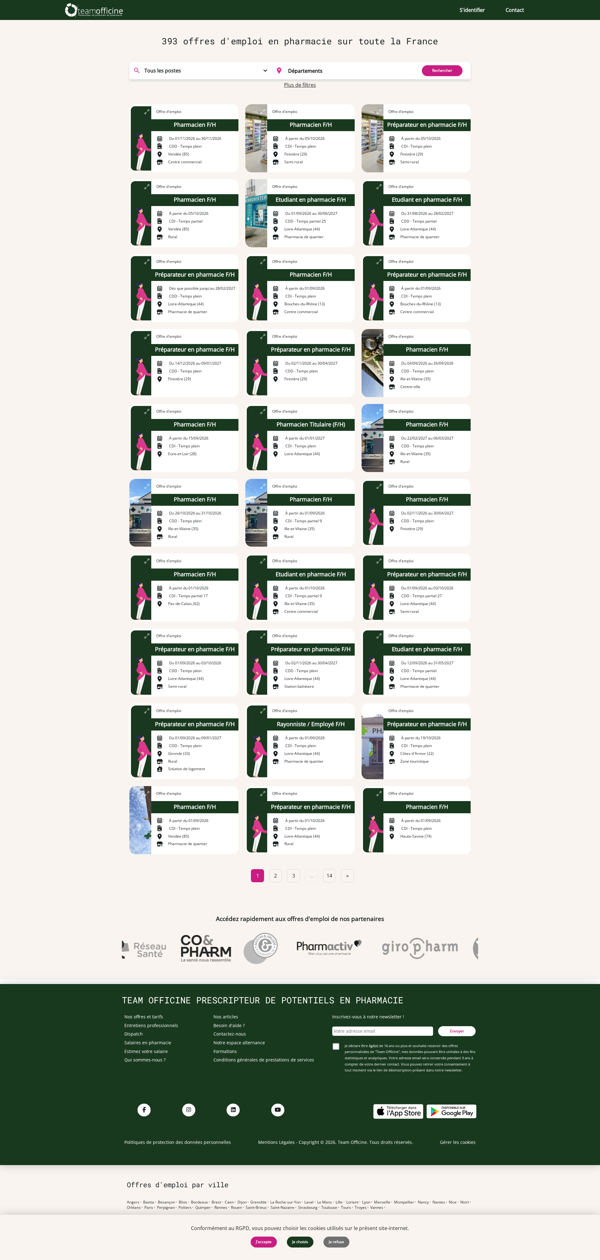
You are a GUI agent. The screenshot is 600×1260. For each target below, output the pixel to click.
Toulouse (329, 1207)
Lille (339, 1202)
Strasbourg (308, 1207)
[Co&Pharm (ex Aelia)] (192, 948)
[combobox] (343, 70)
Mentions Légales (276, 1142)
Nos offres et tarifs (143, 1017)
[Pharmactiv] (315, 948)
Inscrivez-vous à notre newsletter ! (368, 1017)
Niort (464, 1202)
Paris (148, 1207)
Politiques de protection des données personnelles (177, 1142)
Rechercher (442, 70)
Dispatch (133, 1034)
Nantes (438, 1202)
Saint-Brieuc (256, 1207)
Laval (308, 1202)
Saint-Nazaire (282, 1207)
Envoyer (457, 1031)
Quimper (203, 1207)
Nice (453, 1202)
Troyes (361, 1207)
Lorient (352, 1202)
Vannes (376, 1207)
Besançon (166, 1202)
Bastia (148, 1202)
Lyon (366, 1202)
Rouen (236, 1207)
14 (329, 875)
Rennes (220, 1207)
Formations (225, 1051)
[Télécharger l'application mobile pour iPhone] (398, 1111)
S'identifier (472, 10)
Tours (346, 1207)
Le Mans (324, 1202)
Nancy (423, 1202)
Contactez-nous (229, 1034)
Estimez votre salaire (146, 1051)
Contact (515, 10)
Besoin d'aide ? (229, 1025)
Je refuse (336, 1241)
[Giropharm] (406, 948)
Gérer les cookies (458, 1142)
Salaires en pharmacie (147, 1043)
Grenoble (258, 1202)
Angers (133, 1202)
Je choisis (300, 1241)
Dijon (242, 1202)
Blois (183, 1202)
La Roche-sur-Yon (285, 1202)
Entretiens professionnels (151, 1025)
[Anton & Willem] (247, 948)
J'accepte (264, 1241)
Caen (229, 1202)
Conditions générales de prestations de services (263, 1060)
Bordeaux (199, 1202)
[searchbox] (350, 70)
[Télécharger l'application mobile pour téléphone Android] (451, 1111)
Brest (216, 1202)
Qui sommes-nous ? (145, 1060)
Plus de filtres (300, 84)
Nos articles (225, 1017)
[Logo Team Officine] (101, 10)
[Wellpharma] (474, 948)
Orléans (134, 1207)
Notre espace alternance (239, 1043)
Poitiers (185, 1207)
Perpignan (166, 1207)
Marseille (382, 1202)
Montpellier (404, 1202)
